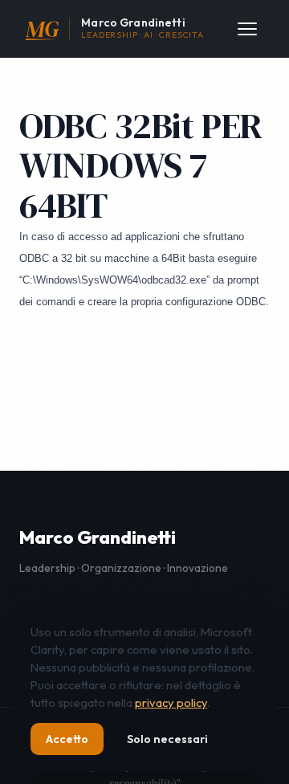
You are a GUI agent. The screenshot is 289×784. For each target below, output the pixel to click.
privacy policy (171, 702)
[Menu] (247, 29)
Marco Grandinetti (97, 537)
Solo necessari (167, 739)
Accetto (67, 739)
